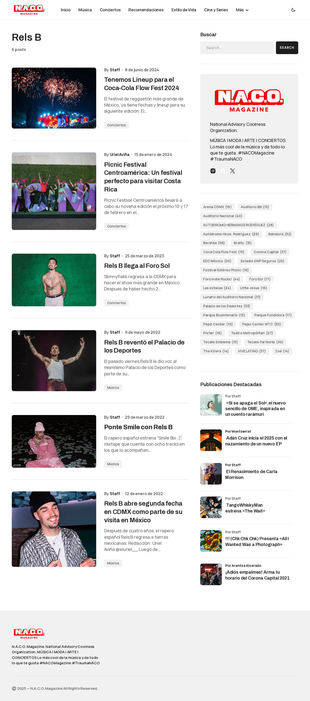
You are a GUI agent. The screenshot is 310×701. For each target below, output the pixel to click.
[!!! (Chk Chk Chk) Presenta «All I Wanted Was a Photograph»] (211, 541)
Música (113, 387)
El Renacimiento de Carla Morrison (251, 474)
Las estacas (217, 287)
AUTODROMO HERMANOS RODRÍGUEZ (238, 225)
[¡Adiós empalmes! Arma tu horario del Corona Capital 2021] (211, 574)
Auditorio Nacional (223, 216)
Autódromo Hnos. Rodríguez (231, 234)
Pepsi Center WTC (261, 324)
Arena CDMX (217, 206)
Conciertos (116, 125)
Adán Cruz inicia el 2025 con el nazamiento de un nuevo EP (256, 441)
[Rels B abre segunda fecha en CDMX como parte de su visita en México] (54, 529)
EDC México (217, 261)
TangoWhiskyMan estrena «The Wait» (245, 508)
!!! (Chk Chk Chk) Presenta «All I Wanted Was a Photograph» (257, 541)
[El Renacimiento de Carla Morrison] (211, 474)
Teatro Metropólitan (252, 333)
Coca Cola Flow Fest (224, 252)
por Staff (233, 465)
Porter (212, 333)
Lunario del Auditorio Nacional (232, 297)
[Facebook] (223, 171)
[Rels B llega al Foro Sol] (54, 280)
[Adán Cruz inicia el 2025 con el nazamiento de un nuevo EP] (211, 440)
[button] (293, 10)
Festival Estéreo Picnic (226, 270)
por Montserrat (238, 431)
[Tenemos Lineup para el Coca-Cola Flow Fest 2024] (54, 98)
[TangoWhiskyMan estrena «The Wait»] (211, 507)
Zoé (282, 351)
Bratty (243, 242)
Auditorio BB (255, 206)
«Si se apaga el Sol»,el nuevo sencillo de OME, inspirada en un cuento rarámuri (255, 409)
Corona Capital (270, 252)
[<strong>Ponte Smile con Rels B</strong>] (54, 441)
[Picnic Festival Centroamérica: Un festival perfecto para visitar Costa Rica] (54, 191)
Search (287, 48)
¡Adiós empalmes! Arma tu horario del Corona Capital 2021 (257, 575)
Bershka (214, 242)
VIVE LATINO (252, 351)
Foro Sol (260, 279)
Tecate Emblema (220, 342)
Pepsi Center (218, 324)
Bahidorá (280, 234)
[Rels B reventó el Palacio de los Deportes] (54, 360)
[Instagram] (213, 171)
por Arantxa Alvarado (243, 565)
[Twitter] (232, 171)
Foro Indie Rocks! (221, 279)
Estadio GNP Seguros (263, 261)
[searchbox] (237, 47)
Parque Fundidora (273, 315)
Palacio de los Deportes (226, 306)
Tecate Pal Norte (265, 342)
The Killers (216, 351)
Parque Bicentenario (224, 315)
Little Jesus (253, 287)
